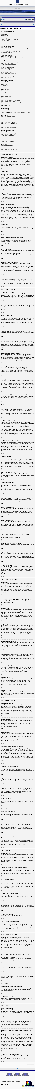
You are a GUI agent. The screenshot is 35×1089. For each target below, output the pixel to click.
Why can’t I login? (4, 38)
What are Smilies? (4, 84)
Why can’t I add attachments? (7, 71)
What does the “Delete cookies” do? (8, 43)
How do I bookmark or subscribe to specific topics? (11, 133)
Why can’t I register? (5, 35)
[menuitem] (4, 20)
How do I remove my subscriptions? (8, 135)
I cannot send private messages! (7, 109)
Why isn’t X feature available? (6, 146)
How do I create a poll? (5, 65)
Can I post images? (4, 85)
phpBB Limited (4, 1011)
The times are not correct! (6, 50)
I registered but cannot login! (6, 36)
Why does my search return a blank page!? (9, 124)
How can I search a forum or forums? (8, 122)
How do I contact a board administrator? (9, 149)
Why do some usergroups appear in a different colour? (11, 102)
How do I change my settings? (7, 47)
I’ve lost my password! (5, 40)
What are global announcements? (7, 86)
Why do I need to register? (6, 32)
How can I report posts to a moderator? (8, 73)
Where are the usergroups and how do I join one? (10, 100)
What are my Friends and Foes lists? (8, 116)
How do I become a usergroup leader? (8, 101)
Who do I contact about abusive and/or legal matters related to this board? (15, 148)
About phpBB (28, 1012)
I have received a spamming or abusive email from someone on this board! (15, 112)
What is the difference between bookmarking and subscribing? (13, 131)
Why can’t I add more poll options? (7, 67)
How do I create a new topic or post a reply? (9, 62)
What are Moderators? (5, 97)
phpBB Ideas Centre (28, 1022)
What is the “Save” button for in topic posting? (10, 74)
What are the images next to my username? (9, 53)
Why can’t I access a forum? (6, 69)
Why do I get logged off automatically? (8, 41)
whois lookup (28, 1035)
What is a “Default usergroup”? (7, 104)
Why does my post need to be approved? (9, 76)
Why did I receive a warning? (6, 72)
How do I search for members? (7, 126)
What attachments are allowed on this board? (10, 139)
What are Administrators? (6, 96)
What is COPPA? (4, 34)
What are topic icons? (5, 92)
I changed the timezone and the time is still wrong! (10, 51)
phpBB (3, 347)
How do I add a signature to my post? (8, 64)
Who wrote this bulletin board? (7, 145)
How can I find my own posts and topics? (9, 127)
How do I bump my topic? (6, 77)
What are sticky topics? (5, 89)
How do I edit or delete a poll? (6, 68)
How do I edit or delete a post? (7, 63)
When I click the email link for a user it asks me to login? (12, 57)
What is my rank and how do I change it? (9, 56)
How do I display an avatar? (6, 55)
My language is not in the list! (6, 52)
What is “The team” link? (5, 105)
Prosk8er (10, 1082)
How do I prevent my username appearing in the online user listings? (14, 48)
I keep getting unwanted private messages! (9, 110)
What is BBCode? (4, 81)
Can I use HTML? (4, 83)
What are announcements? (6, 88)
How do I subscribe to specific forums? (8, 134)
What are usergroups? (5, 98)
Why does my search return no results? (9, 123)
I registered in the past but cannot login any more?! (11, 39)
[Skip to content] (17, 1)
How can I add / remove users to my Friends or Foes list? (12, 117)
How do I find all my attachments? (7, 141)
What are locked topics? (5, 90)
